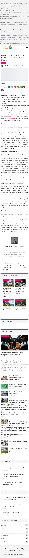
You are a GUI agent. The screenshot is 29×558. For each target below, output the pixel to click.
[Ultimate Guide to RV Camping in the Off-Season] (4, 393)
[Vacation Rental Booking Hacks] (8, 302)
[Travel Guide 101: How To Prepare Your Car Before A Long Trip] (20, 283)
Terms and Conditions (10, 549)
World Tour (3, 541)
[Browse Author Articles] (14, 240)
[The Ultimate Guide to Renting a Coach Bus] (4, 443)
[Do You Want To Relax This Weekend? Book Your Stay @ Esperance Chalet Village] (8, 283)
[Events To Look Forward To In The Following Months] (4, 386)
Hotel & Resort (4, 535)
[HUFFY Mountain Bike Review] (20, 302)
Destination (3, 532)
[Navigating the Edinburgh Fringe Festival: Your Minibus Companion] (4, 450)
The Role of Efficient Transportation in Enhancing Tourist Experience (17, 377)
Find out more (24, 176)
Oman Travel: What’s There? (11, 512)
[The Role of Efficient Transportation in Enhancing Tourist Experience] (4, 377)
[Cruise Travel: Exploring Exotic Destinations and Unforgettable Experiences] (4, 421)
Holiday (3, 538)
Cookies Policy (11, 550)
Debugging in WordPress (5, 12)
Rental (3, 63)
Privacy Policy (20, 549)
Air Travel (5, 336)
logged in (9, 326)
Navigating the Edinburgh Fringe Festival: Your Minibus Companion (18, 450)
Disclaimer (18, 550)
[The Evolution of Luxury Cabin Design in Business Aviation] (14, 342)
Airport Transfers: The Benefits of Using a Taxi (8, 267)
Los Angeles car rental (10, 118)
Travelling (3, 525)
